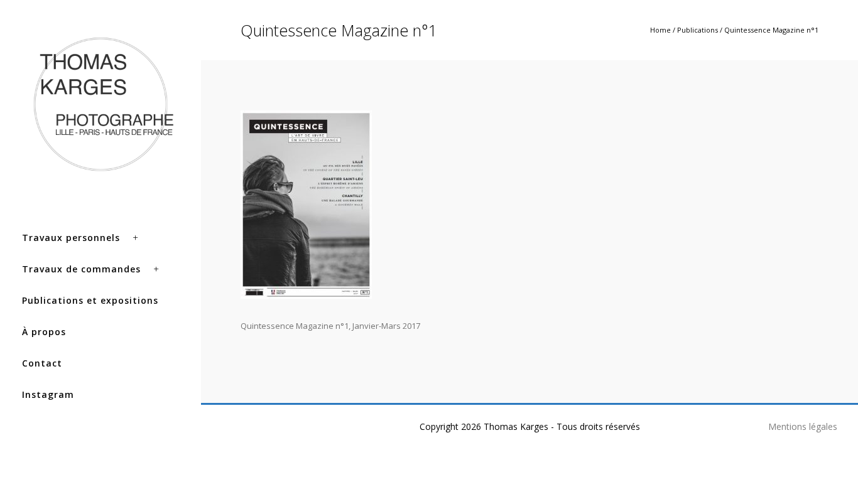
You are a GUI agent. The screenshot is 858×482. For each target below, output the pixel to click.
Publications (697, 30)
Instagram (48, 394)
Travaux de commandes (81, 269)
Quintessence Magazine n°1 (771, 30)
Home (660, 30)
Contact (42, 363)
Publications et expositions (90, 300)
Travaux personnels (71, 238)
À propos (44, 332)
